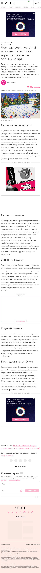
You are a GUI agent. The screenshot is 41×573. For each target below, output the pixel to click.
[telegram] (17, 512)
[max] (32, 512)
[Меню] (2, 3)
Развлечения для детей (17, 90)
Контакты (20, 516)
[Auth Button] (39, 3)
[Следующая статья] (20, 497)
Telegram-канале (7, 455)
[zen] (20, 512)
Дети (12, 42)
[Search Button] (36, 3)
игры (25, 90)
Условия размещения (5, 544)
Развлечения (7, 90)
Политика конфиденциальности (33, 544)
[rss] (9, 512)
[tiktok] (28, 512)
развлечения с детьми (32, 90)
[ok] (24, 512)
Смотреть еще (20, 321)
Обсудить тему (35, 87)
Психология (5, 42)
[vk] (13, 512)
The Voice (10, 3)
